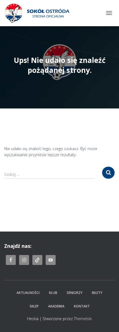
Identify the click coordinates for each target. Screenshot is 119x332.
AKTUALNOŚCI (28, 292)
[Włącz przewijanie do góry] (108, 321)
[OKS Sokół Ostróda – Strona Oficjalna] (39, 13)
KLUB (53, 292)
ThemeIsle (83, 318)
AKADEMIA (56, 306)
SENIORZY (74, 292)
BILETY (97, 292)
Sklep (34, 306)
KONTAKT (82, 306)
